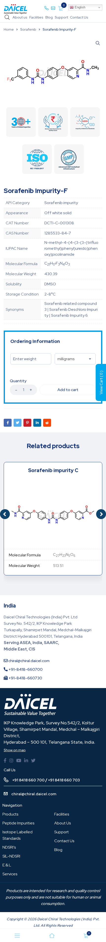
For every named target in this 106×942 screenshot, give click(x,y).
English (79, 7)
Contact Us (79, 17)
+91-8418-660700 (25, 669)
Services (9, 874)
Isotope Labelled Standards (17, 835)
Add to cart (67, 389)
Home (9, 29)
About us (20, 17)
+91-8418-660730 (25, 678)
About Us (62, 823)
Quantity (18, 380)
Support (61, 17)
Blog (49, 17)
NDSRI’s (9, 847)
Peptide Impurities (18, 823)
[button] (101, 514)
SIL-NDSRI (11, 856)
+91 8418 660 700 (28, 780)
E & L (6, 865)
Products (10, 814)
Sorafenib (28, 29)
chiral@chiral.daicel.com (29, 660)
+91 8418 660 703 (64, 780)
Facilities (36, 17)
